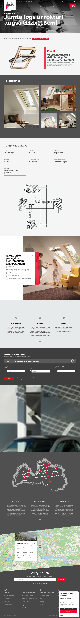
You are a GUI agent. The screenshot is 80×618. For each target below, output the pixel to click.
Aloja (18, 550)
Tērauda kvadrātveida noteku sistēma (29, 598)
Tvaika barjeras (43, 596)
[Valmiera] (46, 467)
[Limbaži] (42, 468)
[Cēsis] (45, 472)
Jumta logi (24, 607)
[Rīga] (36, 475)
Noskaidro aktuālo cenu (41, 38)
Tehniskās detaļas (16, 38)
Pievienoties (61, 579)
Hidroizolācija (43, 598)
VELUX (23, 609)
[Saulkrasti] (39, 470)
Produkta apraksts (26, 38)
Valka (18, 558)
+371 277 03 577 (30, 379)
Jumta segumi (7, 592)
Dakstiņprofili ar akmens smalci (10, 596)
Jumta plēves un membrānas (47, 592)
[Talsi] (23, 472)
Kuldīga (24, 554)
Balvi (30, 550)
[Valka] (49, 463)
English (69, 1)
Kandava (19, 554)
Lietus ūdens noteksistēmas (28, 592)
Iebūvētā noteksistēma (26, 596)
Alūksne (25, 550)
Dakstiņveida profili (8, 593)
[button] (40, 547)
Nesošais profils (7, 602)
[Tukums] (29, 475)
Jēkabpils (31, 552)
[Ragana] (43, 473)
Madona (19, 555)
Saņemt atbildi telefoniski (39, 367)
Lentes (41, 604)
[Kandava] (25, 473)
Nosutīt (10, 378)
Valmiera (25, 558)
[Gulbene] (52, 474)
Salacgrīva (31, 555)
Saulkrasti (19, 557)
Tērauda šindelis (7, 598)
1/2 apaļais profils (8, 604)
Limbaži (30, 554)
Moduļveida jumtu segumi (9, 595)
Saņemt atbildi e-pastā (63, 366)
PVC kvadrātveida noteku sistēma (29, 599)
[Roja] (28, 469)
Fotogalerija (7, 38)
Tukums (30, 557)
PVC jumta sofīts (25, 601)
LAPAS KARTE (58, 615)
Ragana (24, 555)
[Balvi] (57, 472)
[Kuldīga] (24, 477)
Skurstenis (42, 601)
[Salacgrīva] (39, 463)
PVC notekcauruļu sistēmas (27, 595)
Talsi (24, 557)
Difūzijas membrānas (44, 593)
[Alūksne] (55, 468)
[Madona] (48, 476)
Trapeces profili (7, 601)
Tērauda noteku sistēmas (27, 593)
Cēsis (18, 552)
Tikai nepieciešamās (68, 608)
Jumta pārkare (43, 602)
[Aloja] (43, 464)
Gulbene (25, 552)
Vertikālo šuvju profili (8, 599)
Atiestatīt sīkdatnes (51, 615)
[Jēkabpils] (50, 482)
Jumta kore (42, 599)
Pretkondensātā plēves (44, 595)
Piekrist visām (69, 611)
